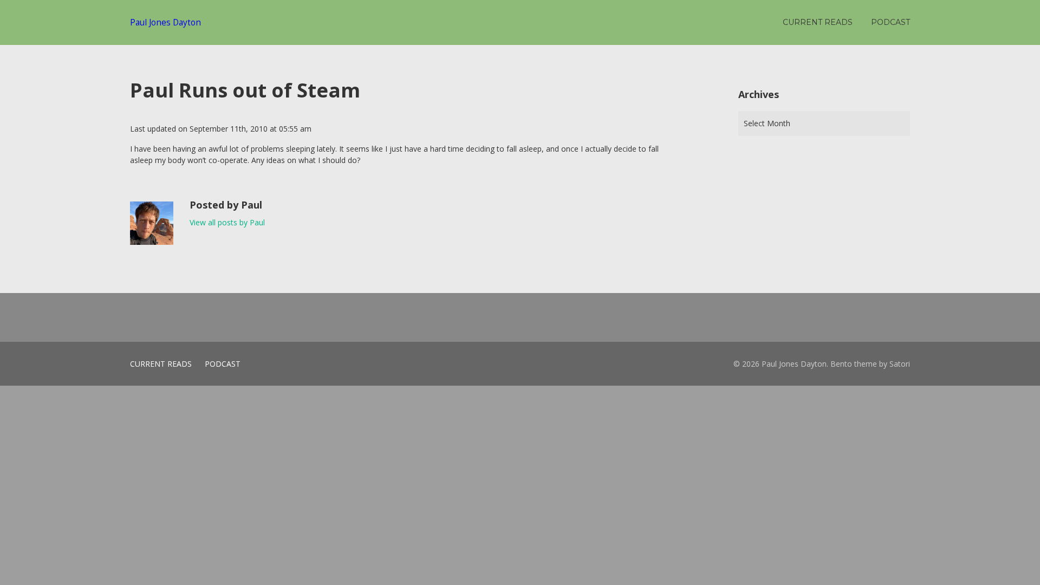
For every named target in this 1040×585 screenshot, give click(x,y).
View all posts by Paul (227, 222)
